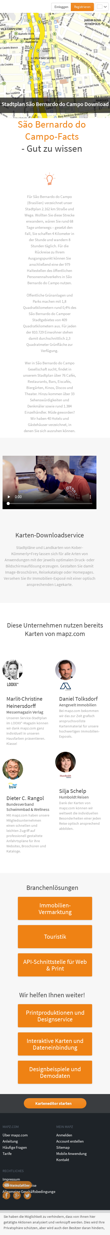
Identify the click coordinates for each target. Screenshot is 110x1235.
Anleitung (10, 1141)
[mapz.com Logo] (13, 7)
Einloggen (61, 7)
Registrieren (82, 7)
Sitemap (63, 1147)
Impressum (11, 1179)
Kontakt (62, 1159)
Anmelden (64, 1135)
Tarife (7, 1153)
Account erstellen (70, 1141)
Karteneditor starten (53, 1103)
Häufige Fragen (15, 1147)
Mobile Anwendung (71, 1153)
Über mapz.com (15, 1135)
